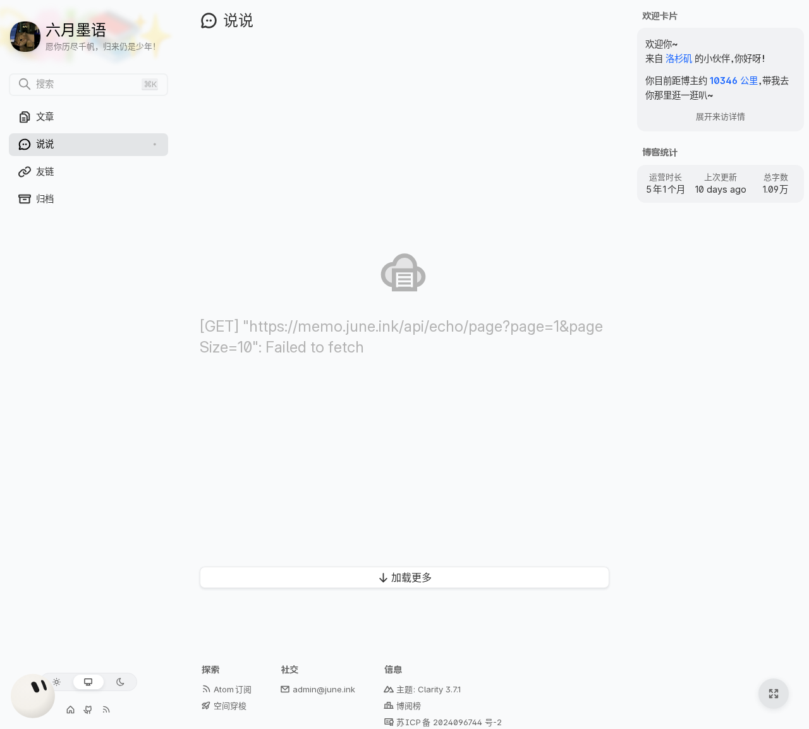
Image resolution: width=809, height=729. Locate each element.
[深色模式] (120, 682)
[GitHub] (88, 710)
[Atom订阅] (106, 710)
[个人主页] (71, 710)
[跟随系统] (88, 682)
